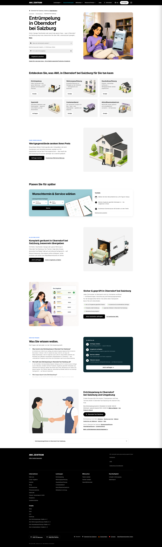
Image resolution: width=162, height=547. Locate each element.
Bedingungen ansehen (101, 213)
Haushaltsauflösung (89, 426)
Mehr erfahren (113, 408)
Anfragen (124, 2)
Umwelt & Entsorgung (115, 477)
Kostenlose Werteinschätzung (55, 158)
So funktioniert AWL (112, 316)
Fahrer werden (86, 477)
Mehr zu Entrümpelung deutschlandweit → (95, 429)
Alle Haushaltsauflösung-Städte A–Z (39, 524)
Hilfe (100, 2)
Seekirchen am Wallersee (90, 421)
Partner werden (86, 479)
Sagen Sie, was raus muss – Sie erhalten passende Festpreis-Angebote (49, 61)
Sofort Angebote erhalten (53, 260)
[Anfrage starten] (108, 35)
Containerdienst (100, 426)
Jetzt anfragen (36, 260)
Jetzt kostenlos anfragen (94, 316)
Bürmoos (100, 419)
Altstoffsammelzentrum (62, 487)
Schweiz (113, 536)
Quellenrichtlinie (33, 500)
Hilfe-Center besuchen (35, 458)
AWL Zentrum (35, 2)
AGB (111, 461)
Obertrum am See (108, 419)
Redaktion (32, 498)
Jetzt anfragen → (108, 367)
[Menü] (131, 2)
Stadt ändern (53, 10)
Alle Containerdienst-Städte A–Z (38, 527)
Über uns (31, 477)
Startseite (31, 13)
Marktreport (112, 479)
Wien (30, 509)
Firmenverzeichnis (34, 490)
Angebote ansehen (37, 56)
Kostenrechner (33, 487)
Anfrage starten (36, 158)
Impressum (112, 457)
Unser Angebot (33, 479)
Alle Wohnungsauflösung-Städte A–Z (39, 522)
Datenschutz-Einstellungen (116, 465)
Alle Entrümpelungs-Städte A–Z (38, 519)
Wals (104, 421)
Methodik (31, 492)
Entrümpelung (39, 13)
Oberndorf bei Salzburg (95, 414)
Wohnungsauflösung (106, 424)
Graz (30, 511)
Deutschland (103, 536)
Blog (30, 485)
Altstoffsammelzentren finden (125, 536)
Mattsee (116, 419)
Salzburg (100, 421)
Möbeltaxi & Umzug (61, 490)
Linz (30, 514)
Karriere (31, 482)
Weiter (48, 208)
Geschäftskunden (87, 482)
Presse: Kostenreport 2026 (36, 495)
